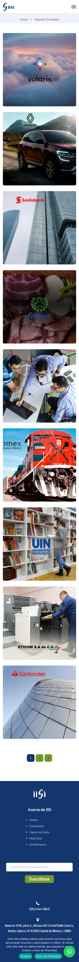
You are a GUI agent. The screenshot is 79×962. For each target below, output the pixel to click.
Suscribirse (39, 879)
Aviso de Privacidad (48, 956)
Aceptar (25, 956)
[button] (69, 951)
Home (24, 19)
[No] (74, 948)
